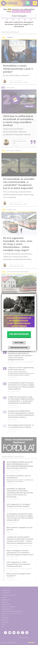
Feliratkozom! (19, 334)
